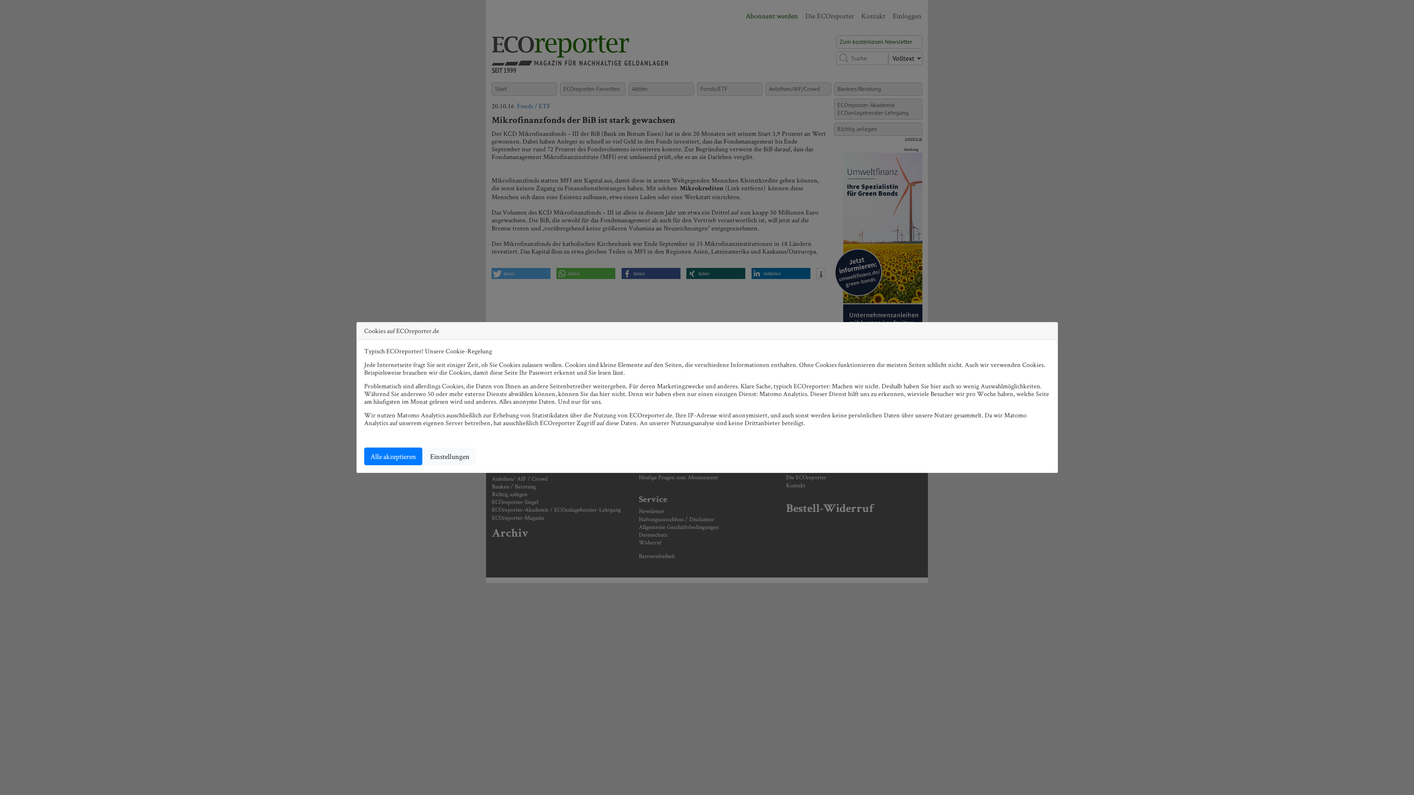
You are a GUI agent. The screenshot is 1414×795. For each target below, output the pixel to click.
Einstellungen (449, 456)
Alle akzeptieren (393, 456)
